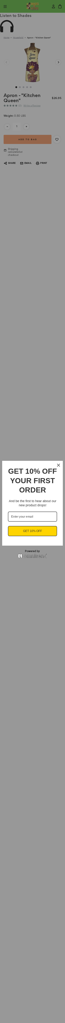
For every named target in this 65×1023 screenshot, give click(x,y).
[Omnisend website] (32, 554)
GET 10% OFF (32, 531)
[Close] (58, 465)
